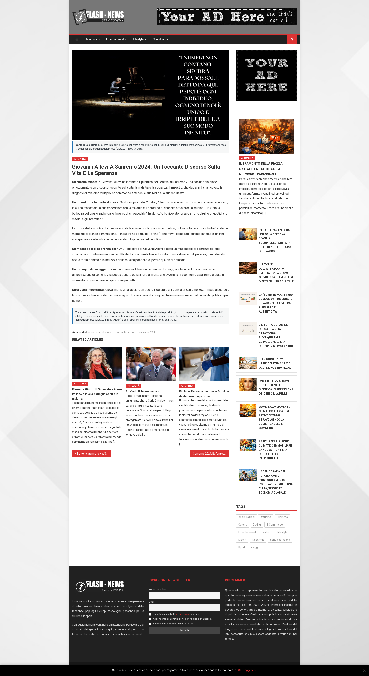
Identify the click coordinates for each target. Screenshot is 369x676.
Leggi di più (250, 670)
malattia (125, 332)
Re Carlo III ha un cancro (142, 391)
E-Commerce (275, 524)
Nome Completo (158, 589)
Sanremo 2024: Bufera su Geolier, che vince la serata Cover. (211, 453)
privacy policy (183, 614)
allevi (87, 332)
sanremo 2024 (147, 332)
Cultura (242, 524)
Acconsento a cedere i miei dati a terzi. (173, 623)
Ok (239, 670)
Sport (241, 547)
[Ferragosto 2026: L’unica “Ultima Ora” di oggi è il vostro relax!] (248, 363)
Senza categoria (280, 539)
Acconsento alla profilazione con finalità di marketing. (182, 618)
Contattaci (159, 39)
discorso (107, 332)
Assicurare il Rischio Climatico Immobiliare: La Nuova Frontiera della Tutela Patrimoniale (276, 450)
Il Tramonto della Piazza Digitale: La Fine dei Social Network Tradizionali (261, 169)
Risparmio (258, 539)
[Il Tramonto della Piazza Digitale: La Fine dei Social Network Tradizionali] (266, 136)
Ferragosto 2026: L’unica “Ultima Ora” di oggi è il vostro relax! (275, 363)
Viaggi (254, 547)
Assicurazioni (246, 517)
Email (152, 601)
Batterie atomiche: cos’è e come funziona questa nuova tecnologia (94, 453)
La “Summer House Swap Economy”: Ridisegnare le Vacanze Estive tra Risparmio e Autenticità (276, 303)
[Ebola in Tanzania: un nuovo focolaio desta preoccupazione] (204, 364)
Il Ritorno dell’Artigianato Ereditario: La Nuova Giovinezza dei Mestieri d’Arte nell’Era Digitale (276, 273)
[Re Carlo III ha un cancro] (151, 364)
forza (117, 332)
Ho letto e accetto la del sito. (176, 614)
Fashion (266, 532)
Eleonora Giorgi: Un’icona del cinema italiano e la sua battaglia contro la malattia (97, 394)
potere (134, 332)
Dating (257, 524)
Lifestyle (138, 39)
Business (91, 39)
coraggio (96, 332)
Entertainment (115, 39)
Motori (242, 539)
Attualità (80, 159)
